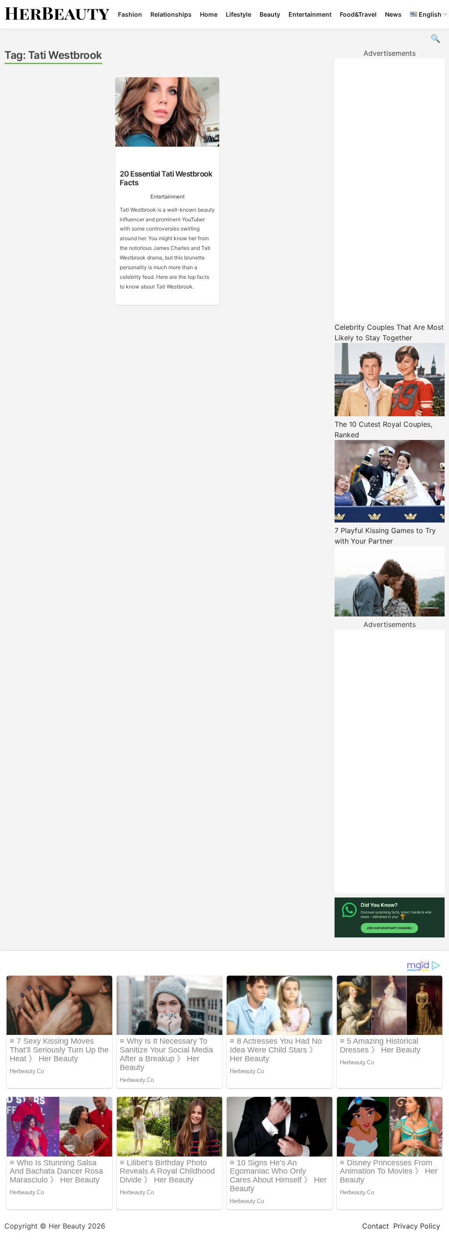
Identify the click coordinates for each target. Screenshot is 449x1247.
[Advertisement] (390, 190)
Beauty (270, 14)
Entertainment (310, 14)
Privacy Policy (416, 1226)
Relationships (171, 14)
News (393, 14)
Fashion (130, 14)
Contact (375, 1226)
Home (208, 14)
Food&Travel (358, 14)
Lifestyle (238, 14)
